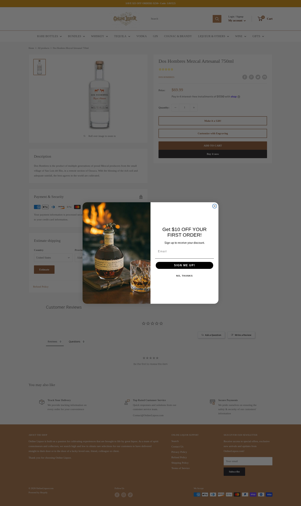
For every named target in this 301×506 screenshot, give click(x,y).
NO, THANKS (184, 276)
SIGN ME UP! (184, 265)
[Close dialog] (215, 206)
